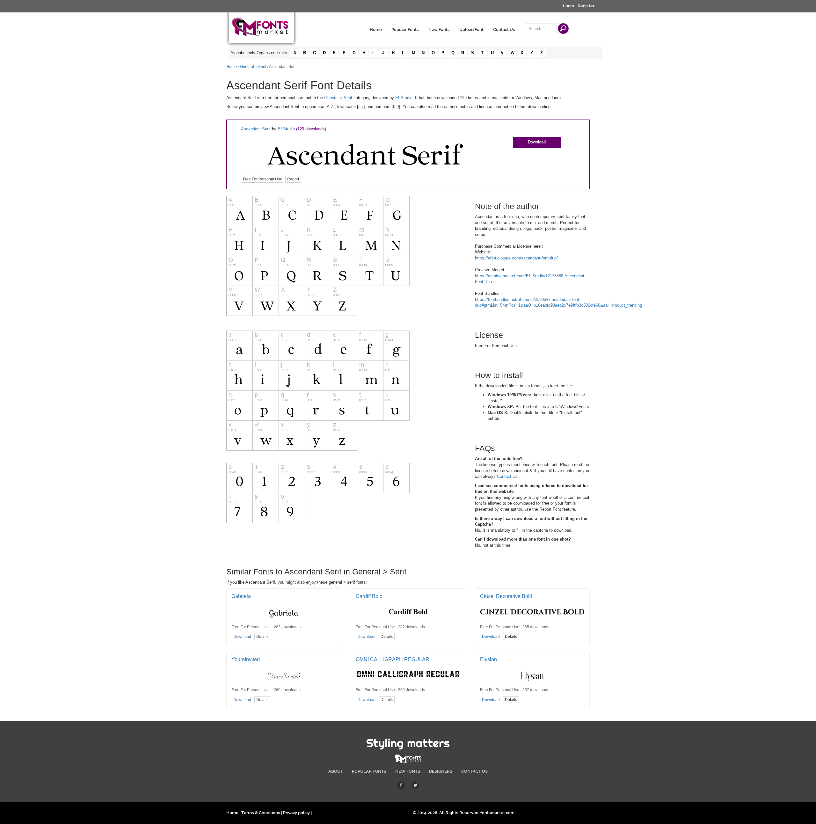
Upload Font (471, 29)
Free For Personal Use (262, 179)
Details (262, 636)
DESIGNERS (440, 771)
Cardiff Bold (369, 596)
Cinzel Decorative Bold (506, 596)
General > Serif (253, 66)
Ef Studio (403, 97)
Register (586, 6)
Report (293, 179)
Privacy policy (296, 812)
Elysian (488, 659)
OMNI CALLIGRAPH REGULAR (392, 659)
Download (537, 142)
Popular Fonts (405, 29)
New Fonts (439, 29)
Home (376, 29)
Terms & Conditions (260, 812)
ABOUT (335, 771)
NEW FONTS (407, 771)
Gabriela (241, 596)
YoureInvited (245, 659)
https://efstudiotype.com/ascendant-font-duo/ (516, 258)
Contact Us (504, 29)
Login (568, 6)
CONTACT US (474, 771)
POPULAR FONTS (369, 771)
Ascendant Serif (256, 129)
